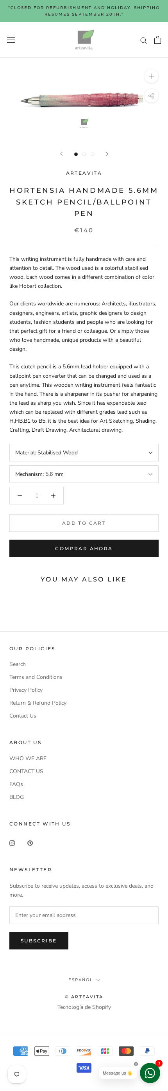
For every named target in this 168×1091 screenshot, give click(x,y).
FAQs (16, 784)
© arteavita (84, 996)
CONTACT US (26, 771)
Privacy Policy (26, 690)
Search (17, 664)
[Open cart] (157, 40)
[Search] (143, 40)
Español (80, 979)
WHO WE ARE (27, 758)
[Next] (107, 154)
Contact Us (22, 716)
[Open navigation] (11, 40)
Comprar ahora (84, 548)
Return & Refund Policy (37, 703)
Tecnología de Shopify (84, 1007)
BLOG (16, 797)
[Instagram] (12, 842)
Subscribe (39, 941)
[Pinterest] (30, 842)
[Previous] (61, 154)
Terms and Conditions (36, 677)
